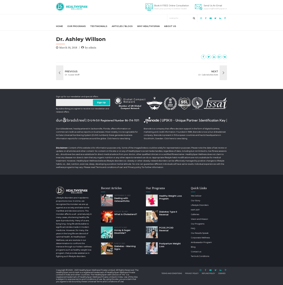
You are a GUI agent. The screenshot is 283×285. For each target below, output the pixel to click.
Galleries (195, 214)
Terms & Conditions (200, 256)
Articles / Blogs (122, 26)
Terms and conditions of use (109, 167)
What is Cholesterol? (125, 214)
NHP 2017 (195, 210)
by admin (90, 47)
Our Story (195, 200)
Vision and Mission (199, 219)
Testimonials (98, 26)
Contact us (196, 251)
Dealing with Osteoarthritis (122, 199)
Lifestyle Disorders (199, 205)
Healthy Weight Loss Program (170, 197)
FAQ (193, 228)
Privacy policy (134, 167)
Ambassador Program (201, 242)
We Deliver (196, 196)
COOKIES (221, 273)
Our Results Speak (200, 233)
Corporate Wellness (200, 237)
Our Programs (76, 26)
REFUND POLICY (208, 273)
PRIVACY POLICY (192, 273)
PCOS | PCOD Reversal (166, 229)
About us (170, 26)
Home (59, 26)
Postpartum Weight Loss (170, 245)
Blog (193, 247)
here (114, 138)
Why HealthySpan (148, 26)
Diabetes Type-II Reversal (168, 213)
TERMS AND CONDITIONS (171, 273)
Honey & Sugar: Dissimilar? (122, 231)
